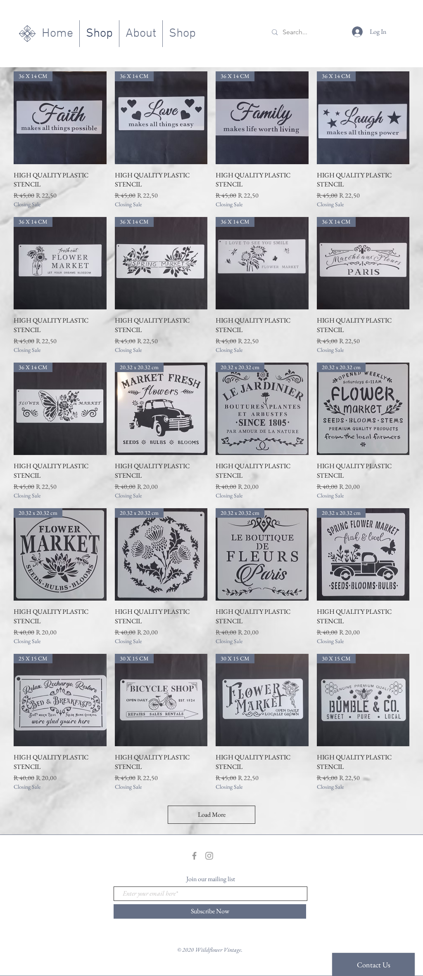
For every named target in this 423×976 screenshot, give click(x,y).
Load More (212, 814)
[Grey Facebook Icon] (194, 856)
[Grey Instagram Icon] (209, 856)
